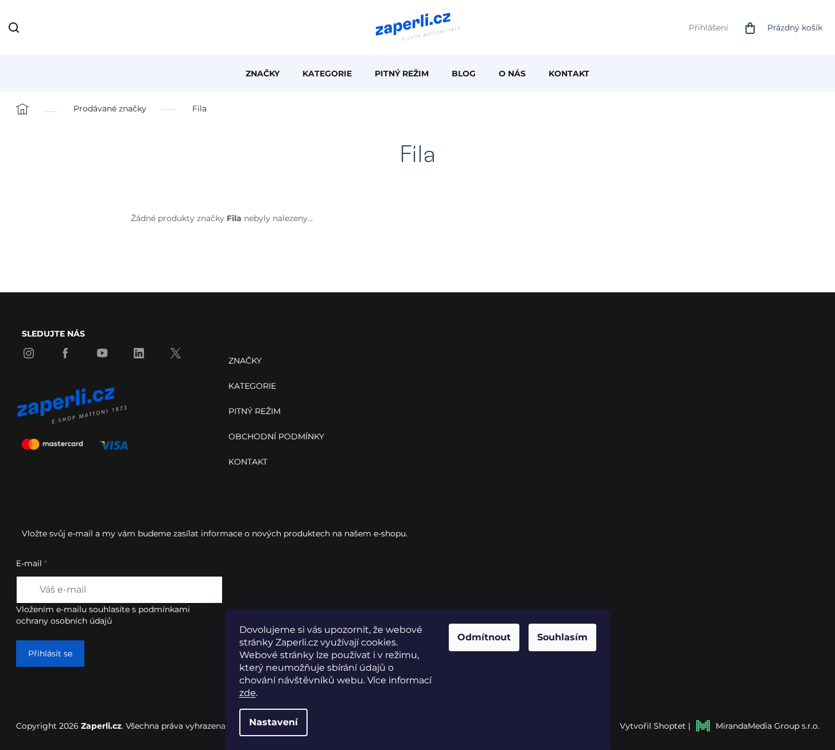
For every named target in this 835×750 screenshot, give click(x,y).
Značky (245, 360)
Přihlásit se (50, 653)
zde (247, 692)
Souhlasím (562, 637)
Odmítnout (484, 637)
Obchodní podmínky (276, 436)
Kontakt (247, 462)
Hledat (42, 27)
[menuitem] (262, 73)
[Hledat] (16, 29)
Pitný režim (254, 411)
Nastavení (273, 722)
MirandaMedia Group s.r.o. (768, 726)
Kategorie (252, 386)
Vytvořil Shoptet (653, 726)
